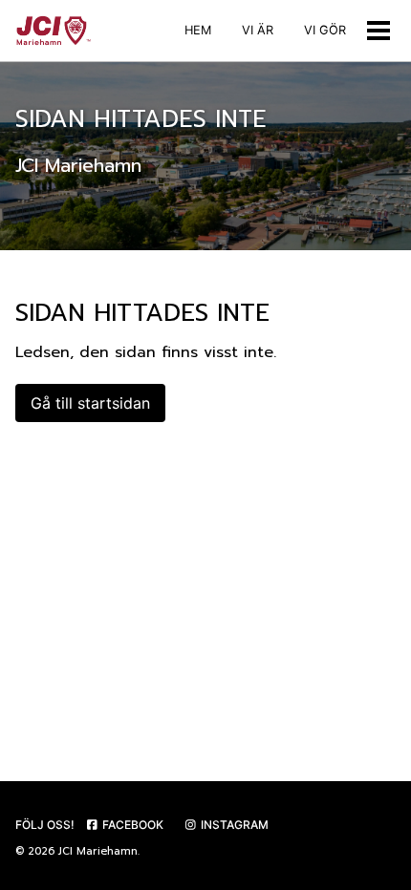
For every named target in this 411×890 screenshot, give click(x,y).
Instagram (233, 824)
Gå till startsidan (90, 403)
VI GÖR (325, 30)
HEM (197, 30)
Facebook (131, 824)
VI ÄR (257, 30)
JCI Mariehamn (98, 851)
